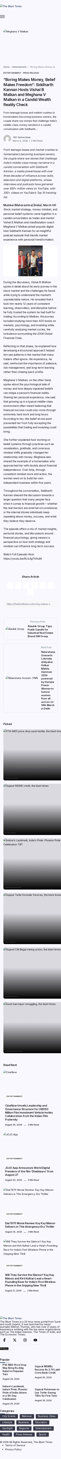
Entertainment (19, 67)
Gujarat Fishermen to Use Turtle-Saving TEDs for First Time (47, 1392)
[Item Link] (30, 1085)
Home (6, 67)
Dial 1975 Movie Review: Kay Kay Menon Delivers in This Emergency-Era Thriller (30, 1225)
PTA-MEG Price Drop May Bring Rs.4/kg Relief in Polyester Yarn (11, 778)
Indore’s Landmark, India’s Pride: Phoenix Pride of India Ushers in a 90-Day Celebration (13, 887)
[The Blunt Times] (11, 6)
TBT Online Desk (21, 137)
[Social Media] (4, 1340)
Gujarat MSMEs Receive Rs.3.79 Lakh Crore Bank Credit (47, 1369)
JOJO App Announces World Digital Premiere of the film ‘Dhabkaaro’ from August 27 (29, 1171)
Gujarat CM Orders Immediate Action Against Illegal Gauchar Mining (11, 996)
